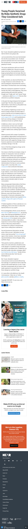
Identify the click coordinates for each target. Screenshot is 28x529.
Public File (5, 508)
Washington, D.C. (15, 212)
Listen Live (5, 473)
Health (12, 357)
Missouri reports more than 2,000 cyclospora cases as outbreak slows (17, 360)
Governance (5, 505)
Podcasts (5, 478)
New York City (5, 212)
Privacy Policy (6, 511)
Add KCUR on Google (14, 413)
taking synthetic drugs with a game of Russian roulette (13, 198)
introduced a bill (7, 218)
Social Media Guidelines (8, 499)
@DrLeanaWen (5, 277)
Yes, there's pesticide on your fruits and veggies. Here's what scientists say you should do (18, 383)
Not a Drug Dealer (21, 234)
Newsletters (5, 481)
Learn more (14, 346)
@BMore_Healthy (19, 277)
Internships (5, 496)
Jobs (4, 493)
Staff (4, 487)
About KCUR (5, 470)
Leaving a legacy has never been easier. (14, 330)
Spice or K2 (16, 96)
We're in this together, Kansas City (14, 428)
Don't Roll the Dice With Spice (9, 252)
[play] (2, 527)
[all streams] (26, 527)
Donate (24, 2)
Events (4, 484)
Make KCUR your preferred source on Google (13, 405)
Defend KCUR (14, 445)
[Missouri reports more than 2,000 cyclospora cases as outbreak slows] (5, 359)
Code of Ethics (6, 502)
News (4, 475)
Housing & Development (16, 389)
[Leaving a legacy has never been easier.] (14, 314)
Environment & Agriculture (17, 367)
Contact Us (5, 490)
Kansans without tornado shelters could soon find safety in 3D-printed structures (18, 393)
